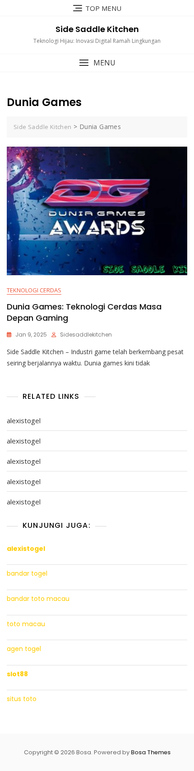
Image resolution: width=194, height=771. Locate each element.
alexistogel (24, 420)
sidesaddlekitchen (86, 334)
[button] (97, 63)
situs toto (22, 699)
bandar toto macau (38, 599)
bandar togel (27, 573)
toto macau (26, 624)
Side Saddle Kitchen (97, 29)
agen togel (24, 649)
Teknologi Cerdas (34, 290)
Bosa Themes (151, 752)
